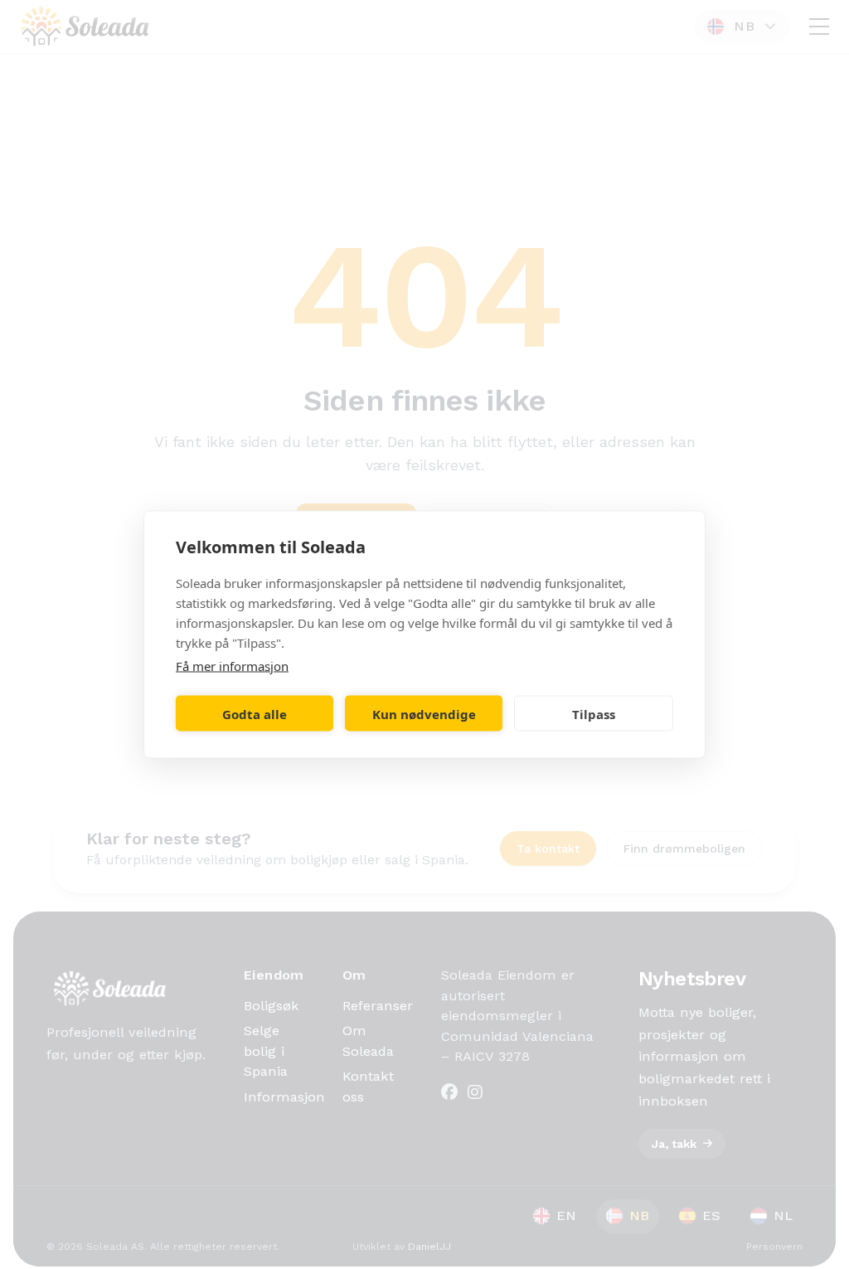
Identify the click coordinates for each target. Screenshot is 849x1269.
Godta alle (254, 713)
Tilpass (593, 713)
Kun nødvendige (424, 713)
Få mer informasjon (232, 666)
